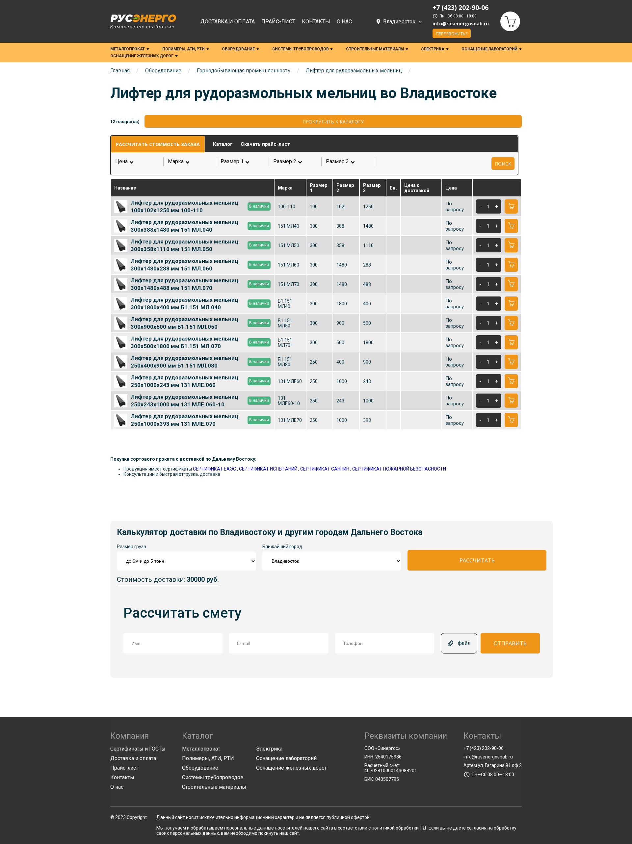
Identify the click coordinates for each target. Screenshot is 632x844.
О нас (344, 21)
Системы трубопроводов (300, 49)
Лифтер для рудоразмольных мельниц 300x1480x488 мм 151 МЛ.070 (200, 284)
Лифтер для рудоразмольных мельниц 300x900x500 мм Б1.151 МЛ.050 (200, 323)
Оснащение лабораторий (489, 49)
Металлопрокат (127, 49)
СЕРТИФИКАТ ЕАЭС (214, 469)
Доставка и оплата (227, 21)
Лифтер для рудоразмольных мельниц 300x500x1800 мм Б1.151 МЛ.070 (200, 342)
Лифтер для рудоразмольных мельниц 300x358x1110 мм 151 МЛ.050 (200, 245)
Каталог (222, 144)
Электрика (432, 49)
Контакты (316, 21)
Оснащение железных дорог (141, 56)
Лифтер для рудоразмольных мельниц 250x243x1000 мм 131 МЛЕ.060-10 (200, 400)
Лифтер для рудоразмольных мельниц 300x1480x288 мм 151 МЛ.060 (200, 264)
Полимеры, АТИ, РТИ (183, 49)
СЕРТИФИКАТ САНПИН (324, 469)
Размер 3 (348, 161)
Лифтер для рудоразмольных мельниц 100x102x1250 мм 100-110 (200, 206)
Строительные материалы (375, 49)
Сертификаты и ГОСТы (138, 749)
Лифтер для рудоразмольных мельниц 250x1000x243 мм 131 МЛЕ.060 (200, 381)
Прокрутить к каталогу (333, 121)
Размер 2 (295, 161)
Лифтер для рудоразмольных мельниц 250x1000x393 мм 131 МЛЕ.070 (200, 420)
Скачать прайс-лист (265, 144)
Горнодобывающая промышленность (243, 70)
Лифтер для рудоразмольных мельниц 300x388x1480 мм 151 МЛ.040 (200, 226)
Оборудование (238, 49)
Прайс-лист (278, 21)
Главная (120, 70)
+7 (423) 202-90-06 (483, 748)
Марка (190, 161)
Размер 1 (243, 161)
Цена (121, 161)
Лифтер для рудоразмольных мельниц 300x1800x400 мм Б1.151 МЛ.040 (200, 303)
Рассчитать (477, 560)
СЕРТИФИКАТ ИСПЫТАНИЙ (268, 469)
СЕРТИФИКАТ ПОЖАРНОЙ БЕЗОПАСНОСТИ (399, 469)
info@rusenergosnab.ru (461, 23)
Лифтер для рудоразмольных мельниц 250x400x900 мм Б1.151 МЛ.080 (200, 362)
